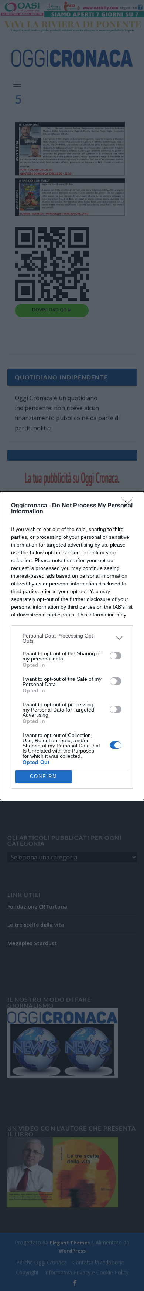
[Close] (130, 506)
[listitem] (72, 638)
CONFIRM (43, 776)
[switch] (115, 655)
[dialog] (72, 645)
